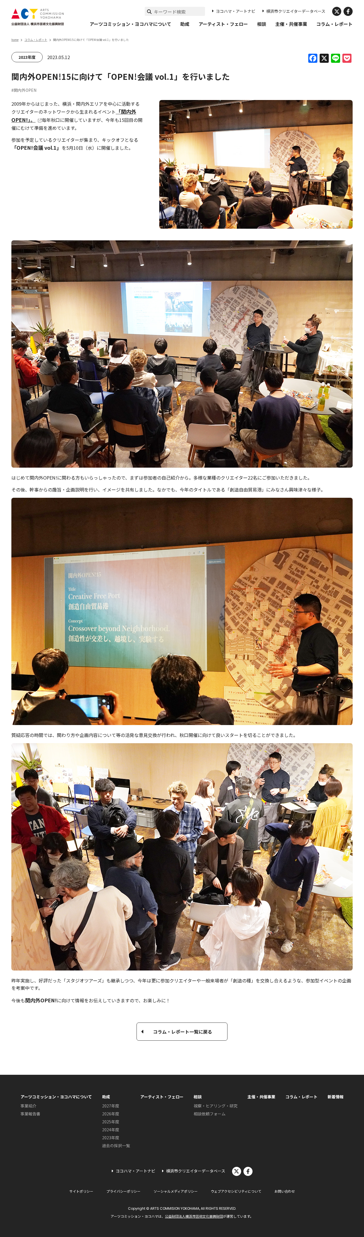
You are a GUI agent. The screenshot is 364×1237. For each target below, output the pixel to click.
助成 (184, 23)
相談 (261, 23)
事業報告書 (30, 1114)
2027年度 (110, 1106)
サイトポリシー (81, 1191)
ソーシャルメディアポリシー (176, 1191)
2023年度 (27, 57)
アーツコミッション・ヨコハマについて (130, 23)
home (14, 40)
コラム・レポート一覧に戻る (182, 1031)
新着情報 (336, 1096)
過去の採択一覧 (116, 1145)
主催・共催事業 (291, 23)
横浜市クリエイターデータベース (295, 11)
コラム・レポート (334, 23)
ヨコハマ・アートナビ (235, 11)
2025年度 (110, 1121)
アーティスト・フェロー (223, 23)
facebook (348, 11)
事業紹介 (28, 1106)
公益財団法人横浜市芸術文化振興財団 (194, 1216)
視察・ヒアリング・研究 (215, 1106)
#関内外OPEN (23, 90)
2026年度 (110, 1114)
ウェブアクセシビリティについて (236, 1191)
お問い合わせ (284, 1191)
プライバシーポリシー (123, 1191)
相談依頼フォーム (210, 1114)
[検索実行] (149, 11)
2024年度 (110, 1129)
